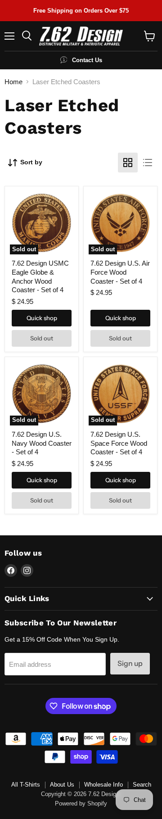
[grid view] (128, 162)
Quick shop (42, 317)
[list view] (148, 162)
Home (13, 82)
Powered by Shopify (81, 803)
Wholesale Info (103, 784)
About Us (62, 784)
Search (142, 784)
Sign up (130, 663)
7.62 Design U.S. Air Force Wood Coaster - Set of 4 (120, 272)
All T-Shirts (25, 784)
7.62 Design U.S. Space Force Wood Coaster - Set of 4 (118, 443)
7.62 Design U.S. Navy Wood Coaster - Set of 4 (42, 443)
